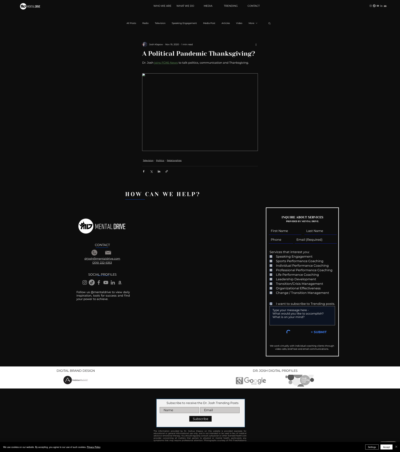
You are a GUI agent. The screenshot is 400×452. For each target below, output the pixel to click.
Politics (160, 160)
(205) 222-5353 (102, 262)
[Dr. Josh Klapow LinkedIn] (381, 5)
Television (160, 23)
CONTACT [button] (102, 245)
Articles (226, 23)
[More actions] (256, 44)
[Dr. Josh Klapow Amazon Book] (120, 282)
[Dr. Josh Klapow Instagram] (370, 5)
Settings (372, 447)
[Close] (396, 446)
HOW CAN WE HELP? (162, 194)
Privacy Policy (93, 447)
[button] (269, 23)
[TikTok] (374, 5)
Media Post (209, 23)
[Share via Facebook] (143, 171)
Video (239, 23)
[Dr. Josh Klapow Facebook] (99, 282)
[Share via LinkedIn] (159, 171)
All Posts (131, 23)
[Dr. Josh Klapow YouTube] (377, 5)
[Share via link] (166, 171)
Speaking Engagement (184, 23)
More (251, 23)
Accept (386, 447)
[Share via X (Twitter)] (151, 171)
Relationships (174, 160)
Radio (145, 23)
